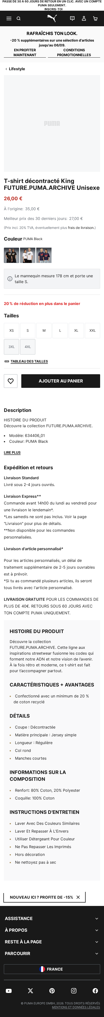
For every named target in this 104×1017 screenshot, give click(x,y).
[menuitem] (9, 991)
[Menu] (9, 18)
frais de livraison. (81, 228)
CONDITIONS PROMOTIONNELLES (74, 52)
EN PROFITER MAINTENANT (25, 52)
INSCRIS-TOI (53, 9)
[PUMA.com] (52, 18)
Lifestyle (17, 68)
